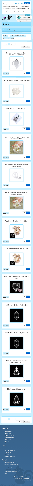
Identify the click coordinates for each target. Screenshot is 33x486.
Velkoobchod (8, 452)
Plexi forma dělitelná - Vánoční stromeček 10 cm (16, 361)
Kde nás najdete (10, 435)
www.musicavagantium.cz (11, 464)
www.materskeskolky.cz (11, 471)
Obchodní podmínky (10, 456)
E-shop (5, 36)
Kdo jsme (8, 433)
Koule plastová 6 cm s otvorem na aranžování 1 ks (16, 165)
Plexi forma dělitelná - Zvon (16, 389)
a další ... (7, 473)
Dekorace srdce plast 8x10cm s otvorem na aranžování (16, 54)
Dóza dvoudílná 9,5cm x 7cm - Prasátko (16, 81)
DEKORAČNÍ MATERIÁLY (18, 36)
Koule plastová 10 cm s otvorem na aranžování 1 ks (17, 138)
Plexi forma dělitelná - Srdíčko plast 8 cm (16, 277)
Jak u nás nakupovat (10, 450)
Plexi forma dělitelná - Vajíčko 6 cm (16, 305)
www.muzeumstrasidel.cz (11, 469)
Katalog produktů (9, 448)
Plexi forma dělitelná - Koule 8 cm (16, 249)
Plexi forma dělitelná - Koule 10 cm (16, 221)
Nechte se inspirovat (11, 442)
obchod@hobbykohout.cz (24, 478)
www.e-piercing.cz (9, 462)
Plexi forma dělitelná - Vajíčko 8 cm (16, 333)
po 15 (27, 47)
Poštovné (7, 454)
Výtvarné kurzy (10, 437)
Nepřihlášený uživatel (24, 21)
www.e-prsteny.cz (9, 467)
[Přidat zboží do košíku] (28, 73)
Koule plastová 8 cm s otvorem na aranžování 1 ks (16, 193)
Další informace (19, 3)
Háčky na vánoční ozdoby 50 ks (16, 108)
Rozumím (27, 3)
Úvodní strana (9, 431)
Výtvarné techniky (10, 440)
